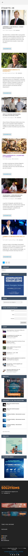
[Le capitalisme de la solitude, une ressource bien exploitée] (4, 336)
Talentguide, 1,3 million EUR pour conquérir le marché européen (12, 196)
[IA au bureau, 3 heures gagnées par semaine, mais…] (4, 364)
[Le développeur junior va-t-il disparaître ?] (14, 60)
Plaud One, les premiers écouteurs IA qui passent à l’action (16, 342)
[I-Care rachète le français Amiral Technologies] (4, 347)
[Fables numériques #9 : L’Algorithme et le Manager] (14, 146)
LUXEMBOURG (6, 540)
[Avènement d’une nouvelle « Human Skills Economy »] (14, 17)
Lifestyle (9, 158)
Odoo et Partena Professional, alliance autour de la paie (12, 115)
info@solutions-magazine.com (11, 491)
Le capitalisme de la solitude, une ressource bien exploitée (14, 336)
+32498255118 (7, 493)
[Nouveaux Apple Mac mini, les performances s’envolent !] (4, 370)
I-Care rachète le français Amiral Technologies (14, 347)
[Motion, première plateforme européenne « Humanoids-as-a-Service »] (4, 358)
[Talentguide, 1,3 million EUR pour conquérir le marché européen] (14, 185)
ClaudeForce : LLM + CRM (12, 352)
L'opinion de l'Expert (11, 73)
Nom (13, 314)
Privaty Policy (12, 553)
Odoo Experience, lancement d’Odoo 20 (15, 330)
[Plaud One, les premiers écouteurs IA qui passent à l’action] (4, 342)
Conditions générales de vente (11, 551)
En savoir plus (7, 48)
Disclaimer (20, 551)
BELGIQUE (5, 535)
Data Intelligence (11, 117)
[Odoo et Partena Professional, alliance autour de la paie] (14, 104)
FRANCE (4, 539)
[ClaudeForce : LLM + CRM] (4, 353)
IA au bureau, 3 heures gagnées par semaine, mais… (14, 364)
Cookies (17, 553)
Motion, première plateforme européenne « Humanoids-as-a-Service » (16, 358)
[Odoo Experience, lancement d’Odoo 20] (4, 331)
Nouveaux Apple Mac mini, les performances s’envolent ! (13, 370)
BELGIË (4, 537)
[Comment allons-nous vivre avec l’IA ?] (14, 227)
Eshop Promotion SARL (12, 548)
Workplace (10, 30)
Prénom (12, 318)
